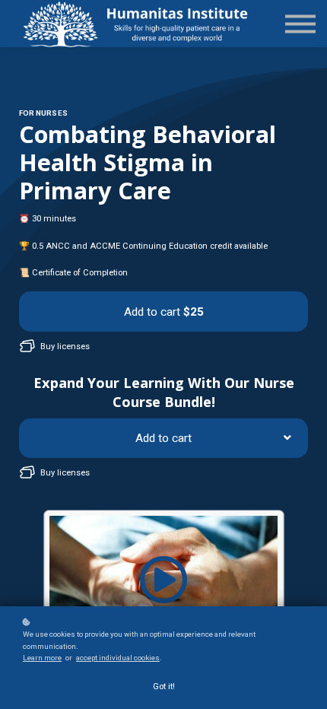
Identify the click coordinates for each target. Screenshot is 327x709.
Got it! (164, 687)
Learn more (42, 657)
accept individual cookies (118, 657)
